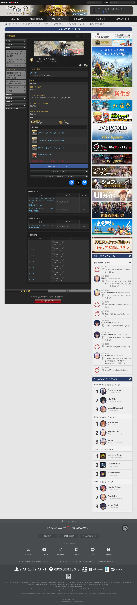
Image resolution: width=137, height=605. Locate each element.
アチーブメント (11, 101)
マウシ (31, 261)
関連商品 (47, 536)
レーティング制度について (27, 561)
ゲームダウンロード (89, 536)
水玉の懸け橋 (34, 227)
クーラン (32, 249)
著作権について (42, 561)
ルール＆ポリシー (91, 561)
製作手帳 (9, 95)
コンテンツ (10, 44)
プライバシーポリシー (55, 561)
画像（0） (69, 291)
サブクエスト (33, 208)
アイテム (9, 41)
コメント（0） (26, 291)
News (29, 554)
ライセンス (80, 561)
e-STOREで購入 (68, 536)
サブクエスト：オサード (46, 208)
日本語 (114, 2)
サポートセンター (69, 561)
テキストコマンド (12, 108)
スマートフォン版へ (70, 521)
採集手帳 (9, 98)
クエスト (9, 48)
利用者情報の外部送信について (108, 561)
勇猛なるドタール (35, 205)
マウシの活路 (34, 211)
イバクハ (32, 243)
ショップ (9, 105)
